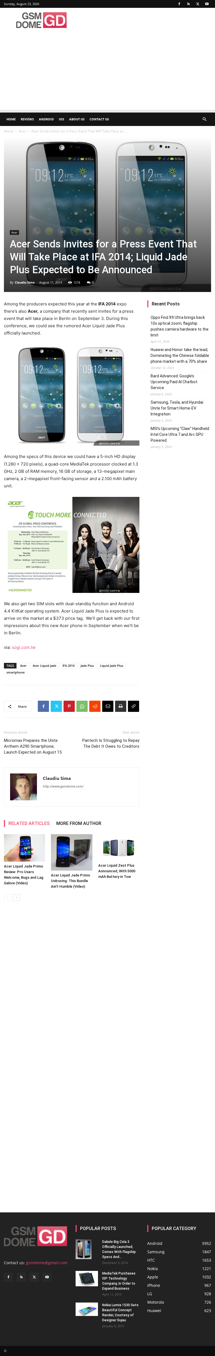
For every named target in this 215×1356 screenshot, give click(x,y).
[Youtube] (207, 4)
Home (11, 119)
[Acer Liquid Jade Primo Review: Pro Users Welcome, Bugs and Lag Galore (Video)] (24, 848)
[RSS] (188, 4)
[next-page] (16, 897)
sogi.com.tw (23, 647)
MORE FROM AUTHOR (78, 823)
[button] (204, 119)
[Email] (107, 706)
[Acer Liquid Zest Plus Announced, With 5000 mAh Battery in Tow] (118, 847)
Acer (22, 131)
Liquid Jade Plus (111, 665)
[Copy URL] (133, 706)
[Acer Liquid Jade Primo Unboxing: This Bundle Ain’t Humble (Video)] (71, 852)
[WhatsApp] (82, 706)
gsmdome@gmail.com (46, 1262)
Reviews (27, 119)
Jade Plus (87, 665)
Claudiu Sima (25, 282)
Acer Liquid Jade (44, 665)
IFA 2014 (68, 665)
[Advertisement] (107, 70)
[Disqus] (71, 985)
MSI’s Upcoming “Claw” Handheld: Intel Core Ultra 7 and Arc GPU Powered (180, 434)
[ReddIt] (95, 706)
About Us (77, 119)
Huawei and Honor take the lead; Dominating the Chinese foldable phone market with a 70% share (180, 355)
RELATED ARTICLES (29, 823)
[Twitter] (197, 4)
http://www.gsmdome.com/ (63, 786)
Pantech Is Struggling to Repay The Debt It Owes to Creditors (110, 743)
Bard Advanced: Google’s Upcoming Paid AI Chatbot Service (174, 382)
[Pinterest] (69, 706)
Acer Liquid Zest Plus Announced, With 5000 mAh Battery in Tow (116, 871)
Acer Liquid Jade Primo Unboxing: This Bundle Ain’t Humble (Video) (70, 881)
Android (46, 119)
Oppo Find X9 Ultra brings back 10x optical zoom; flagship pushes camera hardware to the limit (180, 326)
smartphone (15, 672)
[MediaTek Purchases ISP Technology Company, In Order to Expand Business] (87, 1278)
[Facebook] (179, 4)
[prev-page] (7, 897)
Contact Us (99, 119)
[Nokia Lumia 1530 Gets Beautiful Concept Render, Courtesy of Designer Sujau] (87, 1309)
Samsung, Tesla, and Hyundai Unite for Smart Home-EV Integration (177, 408)
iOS (61, 119)
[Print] (120, 706)
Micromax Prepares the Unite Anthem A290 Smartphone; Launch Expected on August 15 (33, 746)
